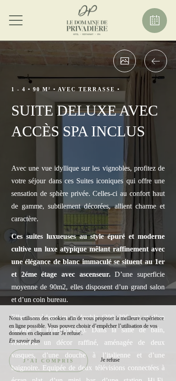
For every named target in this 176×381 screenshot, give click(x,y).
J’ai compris (48, 360)
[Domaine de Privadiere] (87, 20)
